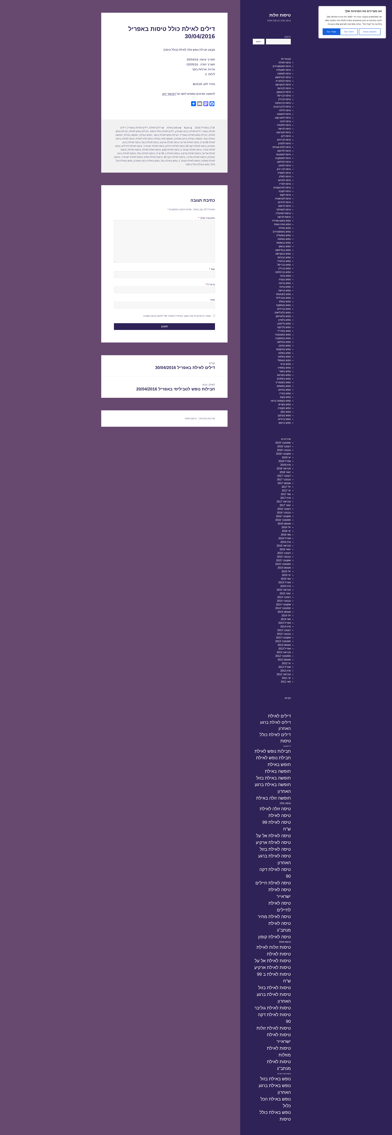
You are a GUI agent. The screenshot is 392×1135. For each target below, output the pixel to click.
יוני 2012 (286, 663)
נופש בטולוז (285, 301)
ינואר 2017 (285, 505)
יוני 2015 (286, 575)
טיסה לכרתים (284, 139)
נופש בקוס (285, 397)
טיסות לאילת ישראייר (279, 1038)
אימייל (210, 284)
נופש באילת (285, 228)
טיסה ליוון (286, 136)
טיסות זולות (280, 15)
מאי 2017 (286, 494)
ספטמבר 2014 (283, 608)
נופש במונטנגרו (283, 334)
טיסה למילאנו (284, 162)
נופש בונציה (285, 279)
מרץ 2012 (285, 670)
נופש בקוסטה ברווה (281, 400)
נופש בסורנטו (284, 375)
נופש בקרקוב (284, 415)
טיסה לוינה (285, 121)
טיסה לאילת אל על (273, 835)
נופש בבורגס (284, 257)
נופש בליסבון (284, 323)
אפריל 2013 (284, 648)
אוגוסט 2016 (284, 523)
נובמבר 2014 (284, 601)
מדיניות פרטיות (207, 418)
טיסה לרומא (284, 206)
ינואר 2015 (285, 593)
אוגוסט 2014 (284, 612)
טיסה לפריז (285, 184)
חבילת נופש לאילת (273, 757)
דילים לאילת (279, 715)
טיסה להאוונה (284, 114)
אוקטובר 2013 (283, 637)
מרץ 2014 (285, 626)
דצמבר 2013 (284, 630)
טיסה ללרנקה (284, 150)
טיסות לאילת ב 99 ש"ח (274, 977)
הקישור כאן (169, 93)
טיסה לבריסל (284, 95)
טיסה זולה (285, 803)
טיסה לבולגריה (283, 81)
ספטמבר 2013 (283, 641)
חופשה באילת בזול (273, 777)
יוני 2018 (286, 457)
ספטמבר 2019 (283, 442)
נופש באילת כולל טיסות (275, 1115)
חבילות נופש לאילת (273, 751)
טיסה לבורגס (284, 88)
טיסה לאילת (285, 62)
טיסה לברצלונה (283, 103)
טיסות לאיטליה (283, 213)
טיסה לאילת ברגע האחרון (274, 859)
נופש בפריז (285, 393)
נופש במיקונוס (283, 349)
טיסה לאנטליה (283, 70)
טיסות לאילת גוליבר (272, 1007)
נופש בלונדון (284, 320)
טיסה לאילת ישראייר (279, 893)
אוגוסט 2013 (284, 645)
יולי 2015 (286, 571)
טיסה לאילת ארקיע (273, 842)
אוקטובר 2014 (283, 604)
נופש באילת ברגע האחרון (275, 1089)
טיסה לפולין (285, 176)
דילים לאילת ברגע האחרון (275, 725)
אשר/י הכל (331, 31)
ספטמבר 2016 (283, 520)
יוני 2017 (286, 490)
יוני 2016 (286, 531)
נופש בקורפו (284, 404)
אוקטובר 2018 (283, 453)
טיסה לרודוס (284, 202)
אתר (212, 300)
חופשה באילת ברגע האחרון (273, 788)
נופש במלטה (284, 356)
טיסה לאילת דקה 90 (275, 873)
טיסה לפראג (284, 180)
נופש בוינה (285, 275)
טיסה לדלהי (285, 110)
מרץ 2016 (285, 542)
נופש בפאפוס (284, 386)
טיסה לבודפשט (283, 77)
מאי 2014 (286, 619)
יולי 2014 (286, 615)
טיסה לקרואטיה (283, 198)
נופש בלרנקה (284, 327)
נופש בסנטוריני (283, 382)
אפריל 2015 (284, 582)
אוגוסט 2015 (284, 567)
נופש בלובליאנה (283, 312)
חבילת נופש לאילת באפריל (193, 135)
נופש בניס (286, 364)
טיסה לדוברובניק (282, 106)
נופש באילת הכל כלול (275, 1102)
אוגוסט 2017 (284, 483)
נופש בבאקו (285, 246)
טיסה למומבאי (283, 154)
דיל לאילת (287, 746)
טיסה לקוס (285, 195)
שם (212, 269)
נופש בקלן (286, 411)
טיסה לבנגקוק (284, 92)
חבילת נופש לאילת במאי (166, 135)
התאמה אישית (369, 31)
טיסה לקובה (285, 191)
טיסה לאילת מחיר (274, 916)
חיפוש (288, 37)
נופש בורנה (285, 287)
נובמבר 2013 (284, 634)
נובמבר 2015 (284, 556)
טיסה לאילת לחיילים (279, 906)
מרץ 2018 (285, 464)
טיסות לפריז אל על (284, 1074)
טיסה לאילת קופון (274, 936)
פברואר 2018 (284, 468)
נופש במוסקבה (283, 338)
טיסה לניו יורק (284, 169)
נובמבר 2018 (284, 450)
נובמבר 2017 (284, 479)
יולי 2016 (286, 527)
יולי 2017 (286, 487)
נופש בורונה (285, 283)
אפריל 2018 (284, 461)
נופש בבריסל (284, 264)
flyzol (187, 127)
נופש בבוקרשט (283, 253)
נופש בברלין (284, 268)
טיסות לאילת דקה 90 (274, 1018)
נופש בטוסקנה (283, 305)
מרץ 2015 (285, 586)
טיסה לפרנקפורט (282, 187)
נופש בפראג (284, 389)
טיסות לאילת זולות (273, 1028)
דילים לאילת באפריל (137, 127)
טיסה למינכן (285, 165)
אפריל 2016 (284, 538)
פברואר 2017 (284, 501)
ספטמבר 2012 (283, 656)
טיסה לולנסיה (284, 125)
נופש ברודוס (284, 419)
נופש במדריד (284, 331)
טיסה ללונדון (284, 143)
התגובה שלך (206, 218)
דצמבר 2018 (284, 446)
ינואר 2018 (285, 472)
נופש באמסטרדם (282, 231)
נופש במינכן (285, 345)
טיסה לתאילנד (283, 209)
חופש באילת (279, 764)
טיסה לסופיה (284, 173)
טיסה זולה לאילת (275, 808)
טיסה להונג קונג (283, 117)
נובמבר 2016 (284, 512)
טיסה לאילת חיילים (273, 882)
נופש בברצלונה (283, 272)
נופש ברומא (285, 423)
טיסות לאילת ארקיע (272, 967)
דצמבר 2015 (284, 553)
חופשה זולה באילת (273, 797)
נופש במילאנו (284, 342)
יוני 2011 (286, 678)
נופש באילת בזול (275, 1078)
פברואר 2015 (284, 589)
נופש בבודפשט (283, 250)
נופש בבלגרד (284, 261)
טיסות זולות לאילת (273, 947)
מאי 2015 (286, 578)
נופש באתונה (284, 239)
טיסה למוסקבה (283, 158)
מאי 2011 (286, 681)
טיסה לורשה (284, 128)
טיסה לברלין (284, 99)
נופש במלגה (284, 353)
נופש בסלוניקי (284, 378)
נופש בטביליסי (283, 298)
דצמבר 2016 (284, 509)
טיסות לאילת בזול (274, 987)
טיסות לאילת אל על (273, 960)
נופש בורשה (284, 290)
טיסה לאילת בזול (275, 849)
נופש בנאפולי (284, 360)
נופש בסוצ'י (285, 371)
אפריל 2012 (284, 667)
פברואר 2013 (284, 652)
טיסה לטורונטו (283, 132)
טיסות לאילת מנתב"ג (279, 1065)
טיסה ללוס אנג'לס (282, 147)
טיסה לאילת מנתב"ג (279, 927)
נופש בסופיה (284, 367)
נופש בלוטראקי (283, 316)
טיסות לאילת (279, 953)
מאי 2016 (286, 534)
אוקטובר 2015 (283, 560)
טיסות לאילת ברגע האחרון (274, 998)
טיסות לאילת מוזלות (279, 1051)
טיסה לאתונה (284, 73)
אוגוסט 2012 (284, 659)
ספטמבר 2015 (283, 564)
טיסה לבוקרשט (283, 84)
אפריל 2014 (284, 623)
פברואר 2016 (284, 545)
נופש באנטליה (283, 235)
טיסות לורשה (284, 217)
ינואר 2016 (285, 549)
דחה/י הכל (349, 31)
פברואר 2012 (284, 674)
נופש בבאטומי (283, 242)
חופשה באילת (278, 771)
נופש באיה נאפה (282, 224)
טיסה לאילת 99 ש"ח (276, 825)
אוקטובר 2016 (283, 516)
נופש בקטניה (284, 408)
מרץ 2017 (285, 498)
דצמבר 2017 (284, 476)
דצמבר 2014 (284, 597)
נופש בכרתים (284, 309)
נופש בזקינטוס (283, 294)
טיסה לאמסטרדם (282, 66)
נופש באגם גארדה (281, 220)
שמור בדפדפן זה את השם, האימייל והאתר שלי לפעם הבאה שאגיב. (177, 316)
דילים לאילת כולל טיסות (275, 737)
